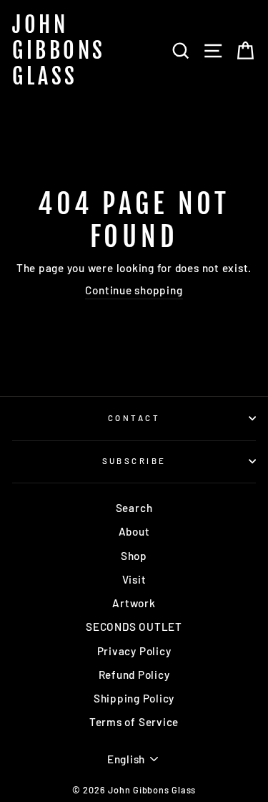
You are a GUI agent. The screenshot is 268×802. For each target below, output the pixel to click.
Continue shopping (133, 290)
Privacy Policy (134, 650)
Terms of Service (134, 721)
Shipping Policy (134, 698)
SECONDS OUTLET (134, 626)
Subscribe (134, 460)
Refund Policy (134, 674)
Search (134, 507)
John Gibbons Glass (59, 51)
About (134, 531)
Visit (134, 579)
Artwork (133, 602)
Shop (134, 555)
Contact (134, 417)
